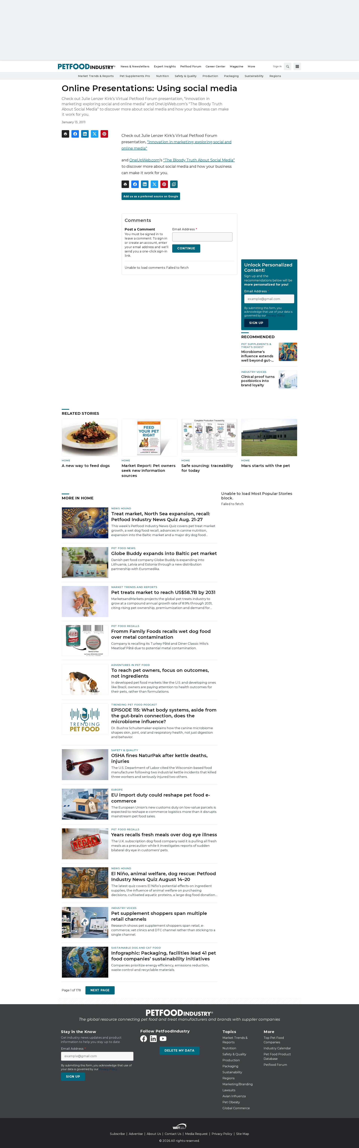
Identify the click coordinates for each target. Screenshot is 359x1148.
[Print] (65, 134)
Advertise (136, 1134)
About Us (154, 1134)
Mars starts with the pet (265, 465)
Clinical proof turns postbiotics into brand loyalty (258, 381)
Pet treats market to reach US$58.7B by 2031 (163, 592)
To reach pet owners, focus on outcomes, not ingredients (160, 673)
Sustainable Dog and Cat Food (136, 947)
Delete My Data (179, 1050)
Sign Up (256, 323)
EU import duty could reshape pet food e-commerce (160, 797)
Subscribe (117, 1134)
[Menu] (297, 66)
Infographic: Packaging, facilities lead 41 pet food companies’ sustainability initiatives (163, 956)
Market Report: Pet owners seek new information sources (149, 470)
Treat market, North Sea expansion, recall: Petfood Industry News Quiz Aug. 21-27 (160, 516)
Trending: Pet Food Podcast (134, 704)
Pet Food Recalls (125, 625)
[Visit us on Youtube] (163, 1038)
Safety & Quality (124, 750)
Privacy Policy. (276, 315)
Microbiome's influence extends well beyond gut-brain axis (257, 356)
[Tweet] (94, 134)
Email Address (184, 229)
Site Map (242, 1134)
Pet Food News (123, 548)
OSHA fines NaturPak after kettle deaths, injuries (159, 758)
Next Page (100, 990)
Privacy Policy (222, 1134)
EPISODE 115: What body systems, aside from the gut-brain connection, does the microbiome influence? (164, 715)
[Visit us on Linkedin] (153, 1038)
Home (66, 460)
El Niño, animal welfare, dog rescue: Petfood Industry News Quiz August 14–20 (163, 876)
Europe (117, 789)
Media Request (196, 1134)
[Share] (75, 134)
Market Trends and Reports (134, 587)
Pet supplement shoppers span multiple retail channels (159, 916)
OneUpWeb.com (144, 160)
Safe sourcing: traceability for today (207, 468)
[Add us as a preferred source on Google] (174, 184)
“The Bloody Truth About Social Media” (199, 160)
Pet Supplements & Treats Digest (256, 345)
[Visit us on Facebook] (143, 1038)
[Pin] (104, 134)
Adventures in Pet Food (130, 664)
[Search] (287, 66)
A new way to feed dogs (86, 465)
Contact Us (173, 1134)
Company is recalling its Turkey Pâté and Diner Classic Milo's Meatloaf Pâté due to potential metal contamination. (159, 646)
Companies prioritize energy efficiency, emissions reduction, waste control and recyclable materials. (160, 967)
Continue (186, 248)
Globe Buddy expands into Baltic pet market (164, 553)
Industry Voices (254, 371)
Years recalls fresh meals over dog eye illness (164, 834)
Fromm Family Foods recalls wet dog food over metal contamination (161, 634)
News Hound (121, 508)
